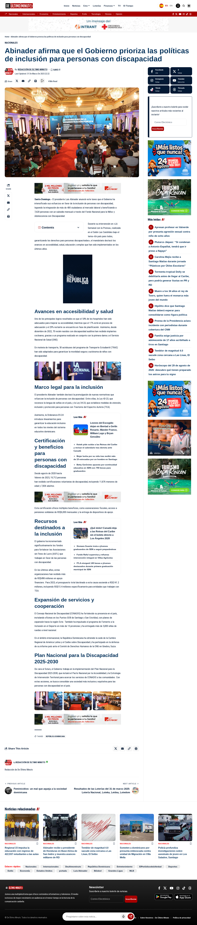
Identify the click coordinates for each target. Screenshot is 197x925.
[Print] (35, 81)
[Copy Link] (29, 81)
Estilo (84, 14)
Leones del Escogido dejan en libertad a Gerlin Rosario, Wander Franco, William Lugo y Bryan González (103, 430)
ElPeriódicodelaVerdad (150, 866)
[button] (183, 5)
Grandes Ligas (115, 871)
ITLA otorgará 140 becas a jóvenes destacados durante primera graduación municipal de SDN (93, 566)
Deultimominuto (73, 866)
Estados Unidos (44, 871)
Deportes (74, 14)
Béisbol (98, 871)
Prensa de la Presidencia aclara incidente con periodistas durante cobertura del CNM (170, 325)
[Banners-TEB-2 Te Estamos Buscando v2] (77, 188)
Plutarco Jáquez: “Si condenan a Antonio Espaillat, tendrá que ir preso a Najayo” (169, 246)
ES (166, 5)
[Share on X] (17, 81)
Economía (44, 14)
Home (7, 37)
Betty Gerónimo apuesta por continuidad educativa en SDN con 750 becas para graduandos (95, 468)
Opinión (119, 14)
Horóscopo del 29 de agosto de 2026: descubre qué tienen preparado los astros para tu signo (170, 370)
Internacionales (28, 14)
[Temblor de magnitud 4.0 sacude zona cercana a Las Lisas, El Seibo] (98, 827)
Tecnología (96, 14)
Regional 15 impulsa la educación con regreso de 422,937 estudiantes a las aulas (22, 851)
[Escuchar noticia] (42, 80)
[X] (176, 14)
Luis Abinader (80, 871)
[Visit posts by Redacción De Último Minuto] (9, 71)
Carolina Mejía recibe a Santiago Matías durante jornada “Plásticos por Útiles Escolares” (167, 261)
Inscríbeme (157, 129)
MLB (132, 871)
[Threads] (190, 14)
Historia (108, 14)
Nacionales (13, 14)
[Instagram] (183, 14)
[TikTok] (187, 14)
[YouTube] (180, 14)
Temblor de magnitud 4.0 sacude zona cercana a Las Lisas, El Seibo (169, 355)
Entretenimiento (59, 14)
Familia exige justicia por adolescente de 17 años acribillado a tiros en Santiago (169, 340)
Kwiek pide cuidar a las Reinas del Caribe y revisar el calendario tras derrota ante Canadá (95, 447)
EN (171, 5)
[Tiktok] (159, 89)
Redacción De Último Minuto (32, 69)
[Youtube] (181, 80)
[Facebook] (173, 14)
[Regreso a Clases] (169, 158)
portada (63, 871)
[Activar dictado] (123, 916)
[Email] (23, 81)
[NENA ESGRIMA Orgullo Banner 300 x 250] (169, 437)
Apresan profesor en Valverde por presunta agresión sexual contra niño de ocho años (169, 231)
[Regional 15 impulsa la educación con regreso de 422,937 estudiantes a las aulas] (22, 827)
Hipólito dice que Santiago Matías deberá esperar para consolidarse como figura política (168, 310)
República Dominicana (55, 736)
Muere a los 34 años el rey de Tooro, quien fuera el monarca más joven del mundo (168, 295)
